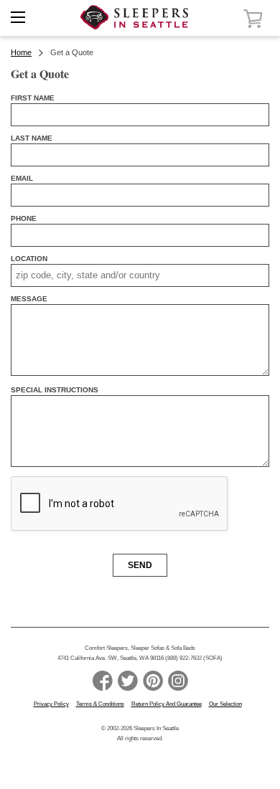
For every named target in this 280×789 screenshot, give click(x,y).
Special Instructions (54, 390)
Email (22, 178)
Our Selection (225, 704)
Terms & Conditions (100, 704)
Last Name (31, 138)
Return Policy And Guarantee (166, 704)
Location (29, 259)
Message (29, 299)
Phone (24, 218)
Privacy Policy (51, 704)
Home (21, 52)
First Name (33, 98)
